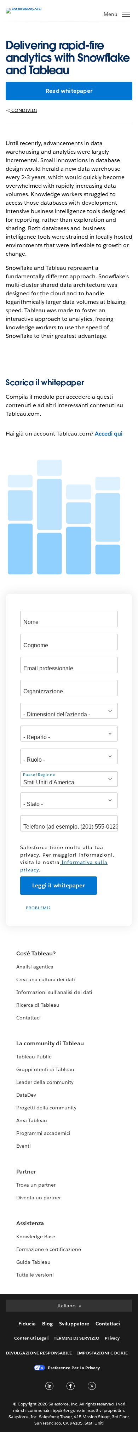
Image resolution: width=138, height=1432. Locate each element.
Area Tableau (31, 1120)
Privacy (112, 1338)
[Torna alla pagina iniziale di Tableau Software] (30, 7)
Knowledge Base (35, 1236)
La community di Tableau (50, 1043)
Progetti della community (46, 1107)
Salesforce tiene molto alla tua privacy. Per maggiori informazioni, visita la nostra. (67, 858)
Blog (47, 1323)
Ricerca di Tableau (37, 1005)
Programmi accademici (43, 1133)
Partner (26, 1171)
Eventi (23, 1146)
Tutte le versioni (35, 1275)
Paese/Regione (39, 775)
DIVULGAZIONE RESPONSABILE (39, 1353)
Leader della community (45, 1082)
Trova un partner (36, 1185)
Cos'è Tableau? (36, 953)
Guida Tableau (33, 1262)
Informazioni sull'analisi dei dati (54, 992)
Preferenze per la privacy (74, 1368)
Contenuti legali (31, 1338)
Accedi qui (108, 433)
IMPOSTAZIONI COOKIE (102, 1353)
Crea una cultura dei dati (45, 979)
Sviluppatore (74, 1323)
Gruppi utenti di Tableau (45, 1069)
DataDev (26, 1095)
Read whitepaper (69, 91)
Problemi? (38, 908)
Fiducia (27, 1323)
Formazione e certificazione (48, 1249)
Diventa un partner (38, 1197)
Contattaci (28, 1018)
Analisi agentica (34, 967)
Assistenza (30, 1223)
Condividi (23, 110)
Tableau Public (33, 1056)
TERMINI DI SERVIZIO (77, 1338)
